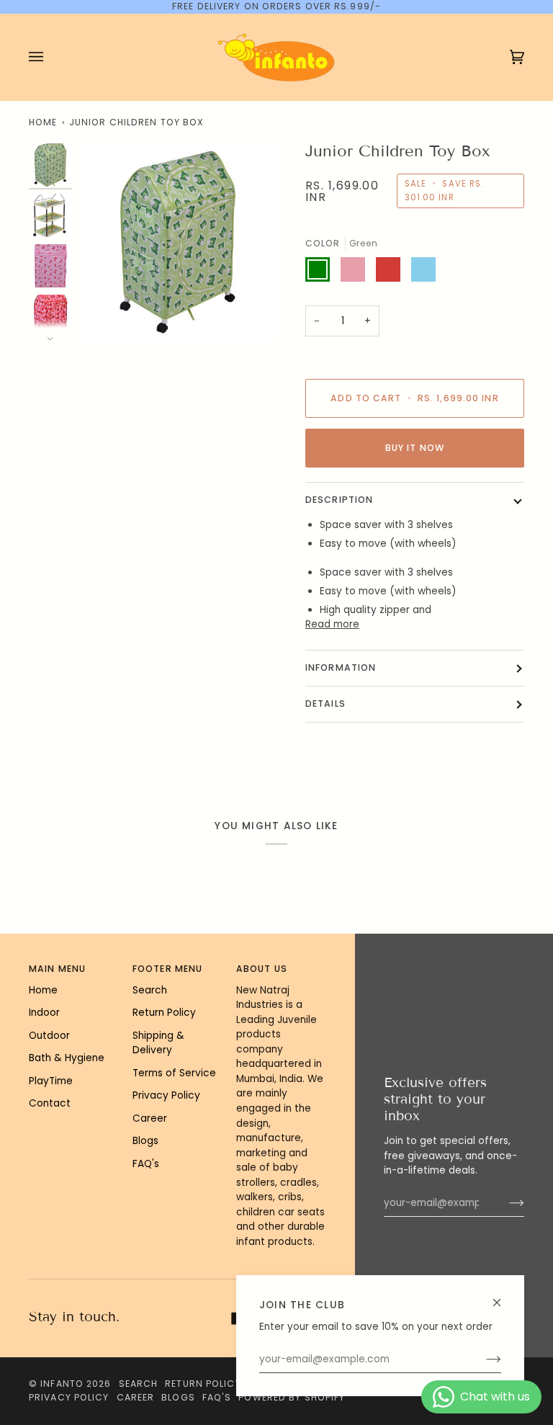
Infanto (62, 1383)
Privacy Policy (166, 1095)
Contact (50, 1103)
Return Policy (164, 1012)
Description (339, 499)
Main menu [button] (57, 968)
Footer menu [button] (167, 968)
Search (149, 990)
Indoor (44, 1012)
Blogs (145, 1141)
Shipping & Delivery (158, 1043)
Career (149, 1118)
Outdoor (49, 1035)
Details (325, 703)
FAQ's (145, 1164)
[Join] (482, 1359)
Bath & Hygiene (66, 1058)
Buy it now (414, 448)
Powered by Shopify (291, 1397)
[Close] (503, 1296)
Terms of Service (174, 1073)
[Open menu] (50, 57)
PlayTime (51, 1081)
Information (340, 667)
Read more (332, 624)
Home (43, 122)
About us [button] (261, 968)
